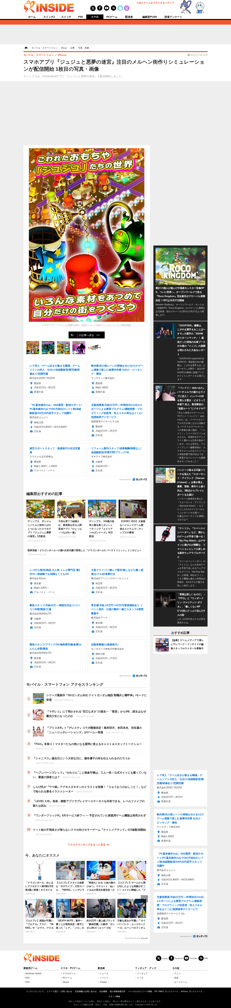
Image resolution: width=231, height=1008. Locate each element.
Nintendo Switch (33, 973)
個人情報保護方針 (118, 991)
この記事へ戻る (88, 335)
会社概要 (103, 991)
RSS (206, 958)
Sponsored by (125, 479)
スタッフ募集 (114, 996)
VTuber (103, 982)
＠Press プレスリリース (191, 991)
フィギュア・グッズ (145, 968)
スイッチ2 (49, 17)
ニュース (104, 973)
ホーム (32, 17)
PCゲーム (111, 17)
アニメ (177, 973)
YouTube (193, 958)
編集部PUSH (149, 17)
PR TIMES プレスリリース (166, 991)
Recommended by (132, 938)
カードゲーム (180, 982)
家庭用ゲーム (30, 968)
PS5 (80, 17)
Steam (66, 982)
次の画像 (140, 235)
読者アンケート (173, 17)
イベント (104, 978)
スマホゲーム (69, 973)
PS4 (27, 982)
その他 (175, 968)
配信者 (129, 17)
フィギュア (142, 973)
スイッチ (66, 17)
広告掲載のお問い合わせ (86, 991)
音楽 (176, 978)
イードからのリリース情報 (140, 991)
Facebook (179, 958)
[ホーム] (25, 48)
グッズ (140, 978)
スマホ (95, 17)
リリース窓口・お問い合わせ (59, 991)
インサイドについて (35, 991)
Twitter (165, 958)
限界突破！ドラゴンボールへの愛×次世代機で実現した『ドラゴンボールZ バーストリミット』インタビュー (84, 552)
